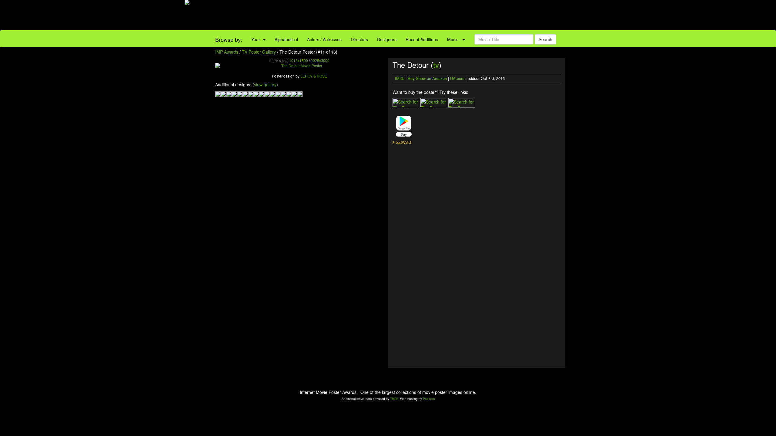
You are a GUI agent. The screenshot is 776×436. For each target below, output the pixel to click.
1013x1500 (298, 60)
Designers (386, 39)
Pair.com (429, 399)
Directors (359, 39)
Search (545, 39)
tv (436, 64)
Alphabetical (286, 39)
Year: (257, 39)
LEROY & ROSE (313, 75)
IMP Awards (226, 52)
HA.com (457, 78)
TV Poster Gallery (259, 52)
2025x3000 (320, 60)
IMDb (399, 78)
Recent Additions (422, 39)
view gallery (265, 84)
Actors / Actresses (324, 39)
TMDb (394, 399)
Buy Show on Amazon (427, 78)
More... (454, 39)
